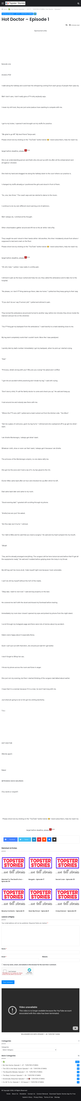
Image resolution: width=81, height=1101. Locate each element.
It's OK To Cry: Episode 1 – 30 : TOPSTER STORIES (23, 1082)
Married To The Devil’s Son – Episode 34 (12, 880)
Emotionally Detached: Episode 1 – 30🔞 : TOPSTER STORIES (24, 1079)
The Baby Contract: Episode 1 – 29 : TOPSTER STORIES (22, 1075)
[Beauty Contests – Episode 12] (13, 897)
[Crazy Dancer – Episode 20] (67, 897)
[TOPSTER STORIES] (15, 3)
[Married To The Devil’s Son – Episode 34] (13, 865)
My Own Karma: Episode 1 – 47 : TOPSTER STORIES (20, 1065)
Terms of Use (48, 1097)
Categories (5, 1047)
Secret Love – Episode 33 (65, 879)
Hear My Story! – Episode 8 (39, 911)
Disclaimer (23, 1094)
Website (45, 957)
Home (5, 9)
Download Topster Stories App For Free (62, 1094)
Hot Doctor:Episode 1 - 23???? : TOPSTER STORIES (28, 9)
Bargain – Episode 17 (36, 879)
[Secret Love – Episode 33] (67, 865)
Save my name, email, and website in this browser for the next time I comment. (29, 964)
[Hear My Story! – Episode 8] (40, 897)
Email (4, 957)
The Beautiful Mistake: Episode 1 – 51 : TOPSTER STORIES (22, 1072)
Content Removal (42, 1094)
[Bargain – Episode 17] (40, 865)
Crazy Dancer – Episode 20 (66, 911)
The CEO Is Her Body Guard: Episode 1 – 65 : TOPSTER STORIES (25, 1068)
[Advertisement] (40, 47)
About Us (15, 1094)
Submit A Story (27, 1097)
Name (4, 949)
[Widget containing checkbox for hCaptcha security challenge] (17, 971)
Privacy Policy (38, 1097)
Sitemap (57, 1097)
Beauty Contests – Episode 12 (13, 911)
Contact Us (31, 1094)
